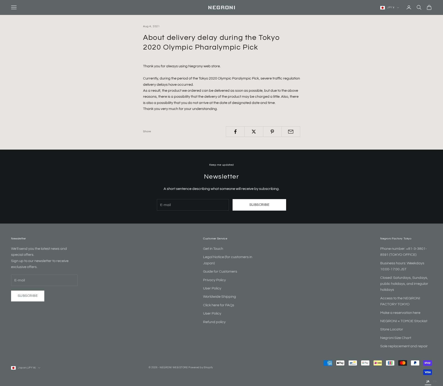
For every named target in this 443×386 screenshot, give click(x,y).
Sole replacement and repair (404, 346)
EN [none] (435, 381)
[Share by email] (291, 132)
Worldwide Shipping (219, 296)
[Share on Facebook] (235, 132)
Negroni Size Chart (395, 338)
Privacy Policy (214, 280)
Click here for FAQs (218, 305)
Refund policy (214, 322)
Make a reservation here (400, 313)
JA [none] (428, 381)
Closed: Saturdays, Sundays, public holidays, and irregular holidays (404, 284)
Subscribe (259, 204)
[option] (434, 382)
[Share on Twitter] (254, 132)
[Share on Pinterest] (272, 132)
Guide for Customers (220, 271)
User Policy (212, 288)
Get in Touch (213, 248)
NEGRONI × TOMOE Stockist (403, 321)
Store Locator (391, 329)
